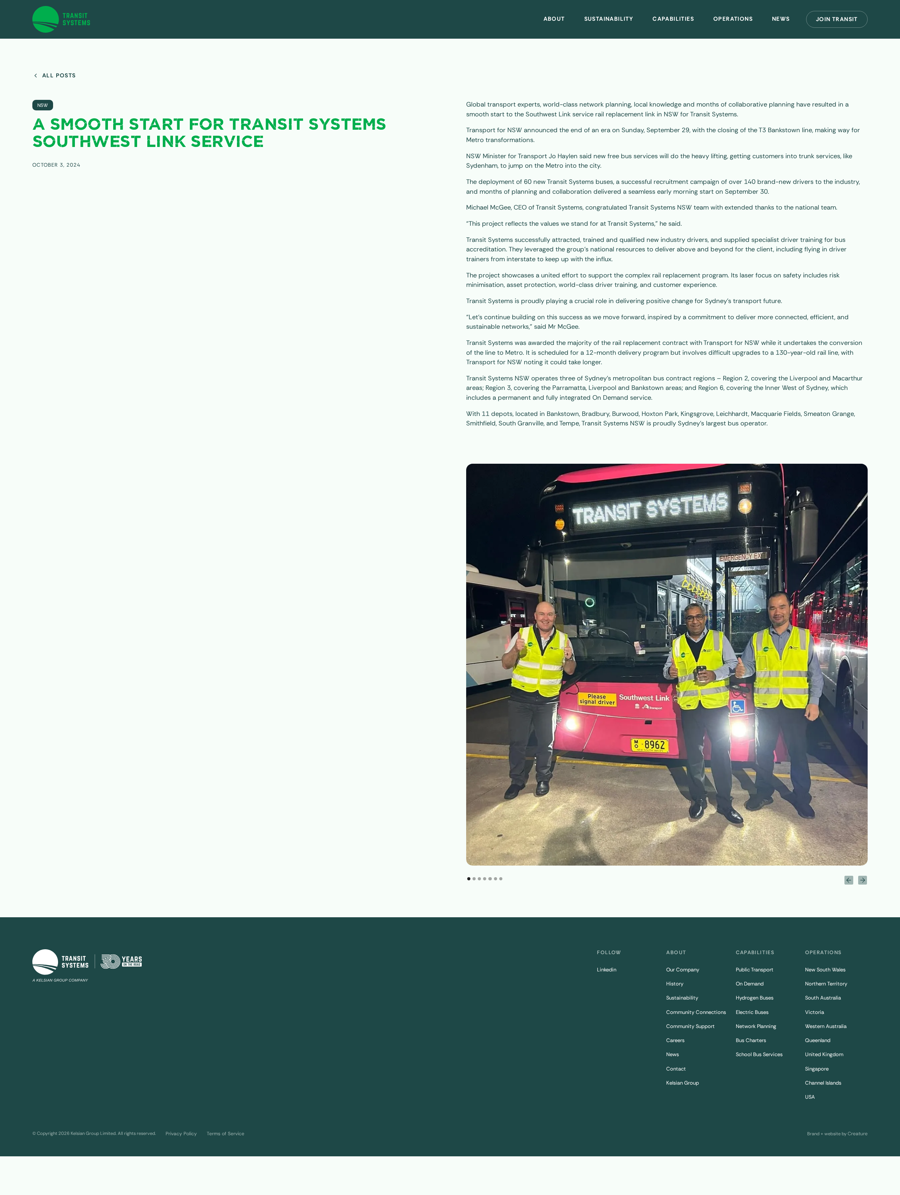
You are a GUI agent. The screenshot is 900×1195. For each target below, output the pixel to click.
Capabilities (673, 19)
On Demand (750, 983)
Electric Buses (752, 1012)
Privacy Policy (181, 1133)
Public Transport (754, 969)
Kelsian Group (682, 1082)
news (781, 19)
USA (810, 1096)
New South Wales (825, 969)
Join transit (837, 19)
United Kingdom (824, 1054)
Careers (675, 1040)
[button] (554, 19)
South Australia (823, 997)
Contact (676, 1068)
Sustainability (609, 19)
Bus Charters (751, 1040)
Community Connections (696, 1012)
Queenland (817, 1040)
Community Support (690, 1026)
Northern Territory (826, 983)
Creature (858, 1133)
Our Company (682, 969)
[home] (61, 19)
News (672, 1054)
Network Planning (756, 1026)
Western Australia (826, 1026)
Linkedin (606, 969)
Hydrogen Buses (754, 997)
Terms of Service (225, 1133)
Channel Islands (823, 1082)
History (674, 983)
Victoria (814, 1012)
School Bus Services (759, 1054)
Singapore (817, 1068)
